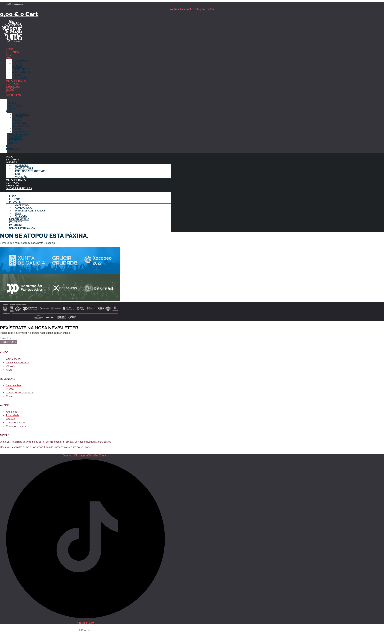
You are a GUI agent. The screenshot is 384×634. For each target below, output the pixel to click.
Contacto (12, 83)
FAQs (18, 75)
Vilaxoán (21, 77)
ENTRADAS (12, 52)
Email (3, 338)
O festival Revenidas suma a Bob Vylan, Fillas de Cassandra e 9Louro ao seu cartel (45, 447)
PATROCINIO (13, 86)
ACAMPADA (21, 60)
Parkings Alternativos (21, 71)
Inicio (9, 49)
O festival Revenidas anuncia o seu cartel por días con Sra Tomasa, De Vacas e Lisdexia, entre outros (55, 441)
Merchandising (16, 80)
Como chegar (17, 65)
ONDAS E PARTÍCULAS (19, 188)
